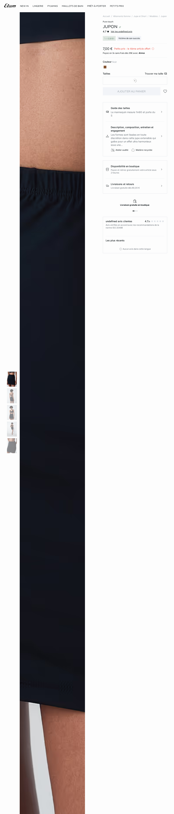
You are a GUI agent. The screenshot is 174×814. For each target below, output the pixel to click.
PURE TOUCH (108, 21)
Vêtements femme (121, 16)
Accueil (106, 16)
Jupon (164, 16)
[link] (24, 6)
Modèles (154, 16)
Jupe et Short (140, 16)
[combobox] (135, 81)
